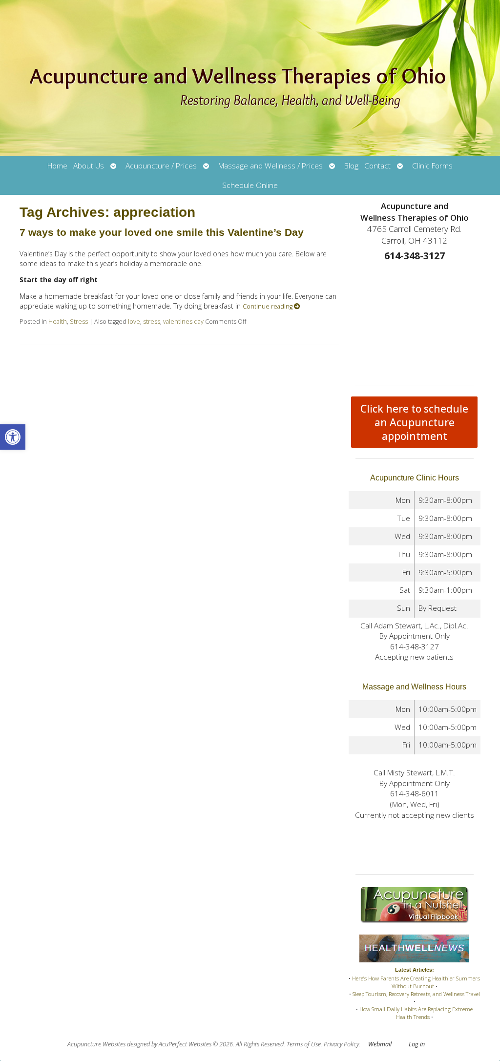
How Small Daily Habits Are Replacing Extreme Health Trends (416, 1012)
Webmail (380, 1044)
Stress (79, 321)
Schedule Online (250, 185)
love (134, 321)
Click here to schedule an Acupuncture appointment (414, 422)
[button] (12, 437)
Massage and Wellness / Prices (270, 166)
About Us (88, 166)
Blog (351, 166)
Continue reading (268, 306)
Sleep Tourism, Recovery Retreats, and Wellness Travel (416, 994)
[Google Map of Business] (414, 321)
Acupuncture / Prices (161, 166)
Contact (377, 166)
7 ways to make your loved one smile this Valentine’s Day (162, 232)
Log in (417, 1044)
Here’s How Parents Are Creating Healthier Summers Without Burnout (416, 982)
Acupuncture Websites (96, 1044)
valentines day (183, 321)
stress (151, 321)
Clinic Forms (432, 166)
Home (57, 166)
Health (57, 321)
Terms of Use (304, 1044)
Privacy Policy (341, 1044)
